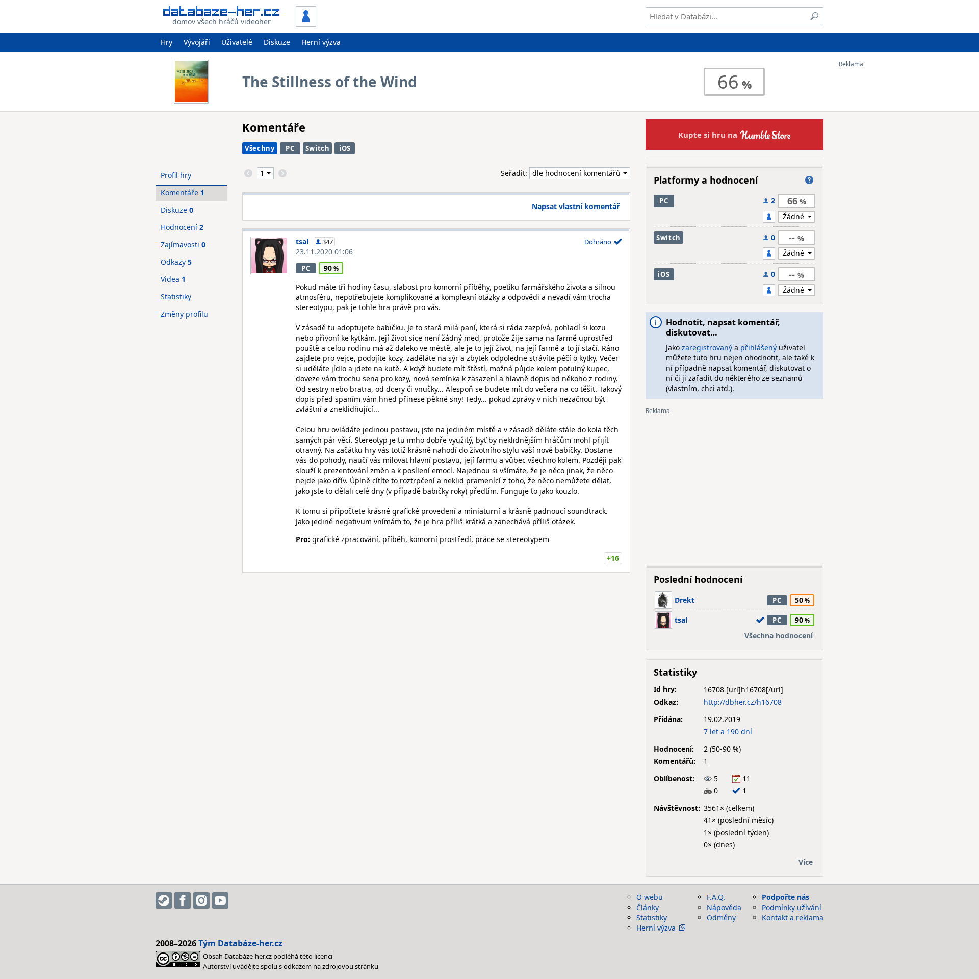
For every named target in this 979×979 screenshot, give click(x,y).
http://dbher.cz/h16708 (743, 702)
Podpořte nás (785, 897)
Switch (317, 148)
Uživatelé (236, 42)
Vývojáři (197, 42)
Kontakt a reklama (792, 917)
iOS (345, 148)
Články (647, 907)
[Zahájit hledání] (814, 16)
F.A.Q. (716, 897)
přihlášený (758, 347)
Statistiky (176, 296)
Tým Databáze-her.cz (240, 943)
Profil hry (176, 175)
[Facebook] (182, 900)
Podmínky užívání (791, 907)
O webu (649, 897)
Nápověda (724, 907)
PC (290, 148)
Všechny (260, 148)
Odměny (721, 917)
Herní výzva (321, 42)
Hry (166, 42)
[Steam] (164, 900)
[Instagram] (201, 900)
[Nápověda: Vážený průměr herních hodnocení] (809, 180)
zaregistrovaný (707, 347)
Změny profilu (184, 314)
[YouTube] (220, 900)
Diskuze (277, 42)
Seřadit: (515, 173)
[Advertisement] (879, 221)
